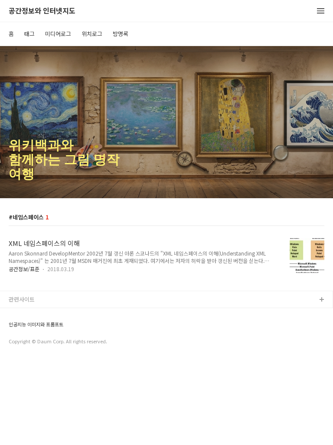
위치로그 (92, 34)
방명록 (120, 34)
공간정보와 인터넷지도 (42, 11)
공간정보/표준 (24, 268)
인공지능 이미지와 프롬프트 (36, 324)
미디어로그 (58, 34)
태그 (29, 34)
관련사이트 (22, 299)
